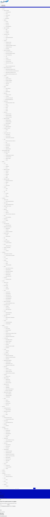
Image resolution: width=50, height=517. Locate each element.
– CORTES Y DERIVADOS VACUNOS (9, 204)
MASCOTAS (3, 406)
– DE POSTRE (6, 193)
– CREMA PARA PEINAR (8, 433)
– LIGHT (6, 190)
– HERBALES (6, 182)
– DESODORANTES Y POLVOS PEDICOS (9, 454)
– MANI (6, 142)
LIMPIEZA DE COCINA (6, 384)
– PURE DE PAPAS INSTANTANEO (9, 37)
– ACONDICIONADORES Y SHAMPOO (9, 155)
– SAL (6, 131)
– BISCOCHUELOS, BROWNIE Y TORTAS (9, 102)
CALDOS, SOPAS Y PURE (6, 34)
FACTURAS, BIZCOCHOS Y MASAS (8, 417)
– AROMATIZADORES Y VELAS (8, 363)
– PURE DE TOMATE (7, 134)
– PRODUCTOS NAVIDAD (8, 126)
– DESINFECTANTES (7, 379)
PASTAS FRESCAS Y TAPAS (7, 304)
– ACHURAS (6, 220)
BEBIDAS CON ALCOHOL (6, 169)
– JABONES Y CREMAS (8, 158)
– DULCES (6, 258)
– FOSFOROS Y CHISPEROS (8, 341)
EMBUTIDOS (5, 209)
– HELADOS (6, 234)
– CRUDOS (6, 263)
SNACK (4, 139)
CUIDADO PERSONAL (6, 449)
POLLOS (5, 244)
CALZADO (5, 349)
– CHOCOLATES (7, 83)
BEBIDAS (3, 161)
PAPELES (5, 398)
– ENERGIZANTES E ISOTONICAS (9, 180)
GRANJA (5, 215)
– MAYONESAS (7, 23)
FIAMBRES (5, 260)
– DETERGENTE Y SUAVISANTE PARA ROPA (10, 357)
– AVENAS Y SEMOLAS (7, 88)
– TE (5, 64)
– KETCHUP (6, 21)
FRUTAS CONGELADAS (6, 223)
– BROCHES (6, 331)
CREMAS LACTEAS (6, 282)
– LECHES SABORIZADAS (8, 298)
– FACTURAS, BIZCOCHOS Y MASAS (9, 419)
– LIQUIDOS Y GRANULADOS (8, 371)
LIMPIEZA (3, 325)
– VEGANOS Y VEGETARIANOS (8, 231)
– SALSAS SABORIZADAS (8, 26)
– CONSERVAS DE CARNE (8, 42)
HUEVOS (5, 481)
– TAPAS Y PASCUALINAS (8, 309)
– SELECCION (6, 196)
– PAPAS (6, 239)
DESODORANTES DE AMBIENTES (7, 360)
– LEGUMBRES (7, 32)
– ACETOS (6, 13)
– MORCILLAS (7, 212)
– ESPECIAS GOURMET (8, 123)
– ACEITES (6, 153)
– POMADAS (6, 352)
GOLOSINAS (5, 75)
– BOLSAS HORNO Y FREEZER (8, 339)
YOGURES (5, 320)
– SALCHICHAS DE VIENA (8, 279)
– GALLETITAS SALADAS (8, 61)
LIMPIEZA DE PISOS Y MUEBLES (7, 392)
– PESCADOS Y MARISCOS (8, 242)
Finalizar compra (5, 498)
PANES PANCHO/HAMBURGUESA (9, 99)
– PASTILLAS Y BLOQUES (8, 382)
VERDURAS (5, 484)
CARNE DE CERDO (6, 199)
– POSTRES (6, 110)
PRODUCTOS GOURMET (6, 118)
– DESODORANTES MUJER (8, 452)
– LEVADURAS (7, 306)
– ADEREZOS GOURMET (8, 120)
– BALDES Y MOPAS (7, 328)
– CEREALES (6, 58)
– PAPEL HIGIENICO (7, 401)
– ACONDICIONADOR (7, 430)
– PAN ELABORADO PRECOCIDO (9, 422)
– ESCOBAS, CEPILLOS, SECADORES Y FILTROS (10, 333)
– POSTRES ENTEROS (7, 314)
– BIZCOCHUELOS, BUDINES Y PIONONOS (10, 53)
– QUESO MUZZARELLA (8, 269)
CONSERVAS (5, 40)
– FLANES (6, 104)
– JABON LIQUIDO (7, 460)
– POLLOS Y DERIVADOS (8, 217)
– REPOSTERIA (7, 425)
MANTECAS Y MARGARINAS (7, 301)
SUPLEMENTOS (7, 18)
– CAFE (6, 56)
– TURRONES (6, 85)
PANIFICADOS (5, 93)
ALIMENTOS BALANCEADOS (7, 411)
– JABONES (6, 462)
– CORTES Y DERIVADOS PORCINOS (9, 201)
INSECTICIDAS (5, 366)
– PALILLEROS (7, 344)
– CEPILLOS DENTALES (8, 444)
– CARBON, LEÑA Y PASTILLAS (8, 476)
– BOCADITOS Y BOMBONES (8, 80)
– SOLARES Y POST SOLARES (8, 441)
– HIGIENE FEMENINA (7, 457)
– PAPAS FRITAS (7, 147)
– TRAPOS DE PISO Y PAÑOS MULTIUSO (9, 336)
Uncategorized (3, 471)
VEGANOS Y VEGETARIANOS (7, 247)
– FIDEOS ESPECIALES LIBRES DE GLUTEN (10, 69)
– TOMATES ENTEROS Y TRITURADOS (9, 137)
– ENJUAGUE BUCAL (7, 446)
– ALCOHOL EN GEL (7, 465)
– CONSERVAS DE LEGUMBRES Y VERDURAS (10, 45)
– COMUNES (6, 287)
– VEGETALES (7, 250)
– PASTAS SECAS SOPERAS (8, 115)
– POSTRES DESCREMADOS (8, 312)
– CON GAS (6, 164)
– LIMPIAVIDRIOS (7, 387)
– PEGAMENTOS (7, 347)
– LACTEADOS (7, 96)
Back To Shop (2, 495)
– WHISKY (6, 177)
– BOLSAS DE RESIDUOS (8, 330)
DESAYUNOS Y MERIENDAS (7, 50)
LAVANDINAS (5, 374)
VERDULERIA (3, 473)
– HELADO (6, 107)
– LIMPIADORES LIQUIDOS (8, 395)
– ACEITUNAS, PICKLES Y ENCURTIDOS (9, 255)
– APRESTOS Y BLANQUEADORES (9, 355)
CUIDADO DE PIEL (6, 438)
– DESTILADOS (7, 174)
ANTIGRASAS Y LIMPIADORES (8, 390)
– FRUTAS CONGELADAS (8, 225)
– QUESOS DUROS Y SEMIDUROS (9, 271)
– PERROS (6, 414)
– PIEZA (6, 207)
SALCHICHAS (5, 277)
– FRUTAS (6, 479)
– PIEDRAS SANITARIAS (8, 409)
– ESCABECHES (7, 48)
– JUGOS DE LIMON (7, 15)
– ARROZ (6, 29)
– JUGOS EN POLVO (7, 185)
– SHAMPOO (6, 436)
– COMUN (6, 188)
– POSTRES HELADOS (7, 236)
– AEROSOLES (7, 368)
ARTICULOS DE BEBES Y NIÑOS (5, 150)
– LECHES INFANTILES (8, 293)
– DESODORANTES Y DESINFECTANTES (9, 365)
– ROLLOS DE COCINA (7, 403)
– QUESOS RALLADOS (7, 274)
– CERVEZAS (6, 172)
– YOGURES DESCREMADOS (8, 322)
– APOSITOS (6, 468)
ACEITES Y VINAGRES (6, 10)
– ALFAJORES (6, 77)
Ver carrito (1, 498)
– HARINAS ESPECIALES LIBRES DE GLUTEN (10, 72)
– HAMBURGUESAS (7, 228)
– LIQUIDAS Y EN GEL (7, 376)
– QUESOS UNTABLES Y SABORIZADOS (9, 317)
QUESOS (5, 266)
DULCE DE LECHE (6, 285)
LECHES (5, 290)
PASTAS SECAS (5, 112)
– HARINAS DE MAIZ (7, 91)
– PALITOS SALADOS (7, 145)
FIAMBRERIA (3, 252)
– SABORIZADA (7, 166)
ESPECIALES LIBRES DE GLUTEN (7, 67)
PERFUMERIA (3, 427)
